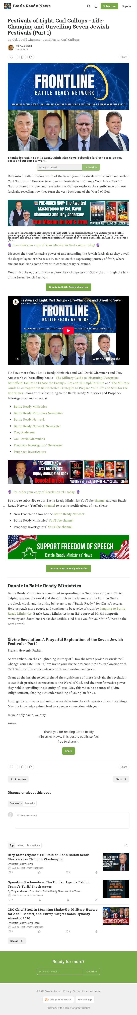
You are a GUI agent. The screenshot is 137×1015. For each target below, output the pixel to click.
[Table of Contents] (3, 507)
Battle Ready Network (29, 419)
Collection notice (91, 991)
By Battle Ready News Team (24, 922)
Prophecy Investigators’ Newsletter (38, 445)
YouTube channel (61, 520)
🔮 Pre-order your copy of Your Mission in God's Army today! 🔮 (54, 245)
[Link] (3, 585)
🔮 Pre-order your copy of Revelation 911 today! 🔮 (44, 492)
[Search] (88, 6)
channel (100, 500)
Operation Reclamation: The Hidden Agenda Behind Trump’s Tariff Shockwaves (49, 884)
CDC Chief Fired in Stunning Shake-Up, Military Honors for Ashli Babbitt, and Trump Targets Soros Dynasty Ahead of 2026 (52, 913)
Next (119, 779)
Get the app (85, 999)
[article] (68, 863)
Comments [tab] (16, 803)
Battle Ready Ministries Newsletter (38, 413)
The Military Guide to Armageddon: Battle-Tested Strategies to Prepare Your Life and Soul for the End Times (68, 388)
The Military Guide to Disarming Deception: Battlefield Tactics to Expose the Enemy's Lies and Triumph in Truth (63, 380)
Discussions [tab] (33, 845)
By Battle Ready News (20, 863)
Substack (52, 1007)
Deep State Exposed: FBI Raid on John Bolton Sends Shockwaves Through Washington (49, 857)
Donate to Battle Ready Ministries (44, 585)
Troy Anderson (24, 46)
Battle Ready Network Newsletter (37, 426)
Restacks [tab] (30, 803)
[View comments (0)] (22, 57)
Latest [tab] (20, 845)
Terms (76, 991)
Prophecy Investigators (30, 451)
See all (14, 941)
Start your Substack (59, 999)
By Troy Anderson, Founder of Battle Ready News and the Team (44, 891)
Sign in (126, 6)
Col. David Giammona (29, 438)
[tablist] (22, 803)
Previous (20, 779)
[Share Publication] (96, 6)
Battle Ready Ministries (30, 406)
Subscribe (109, 6)
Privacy (67, 991)
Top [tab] (12, 845)
